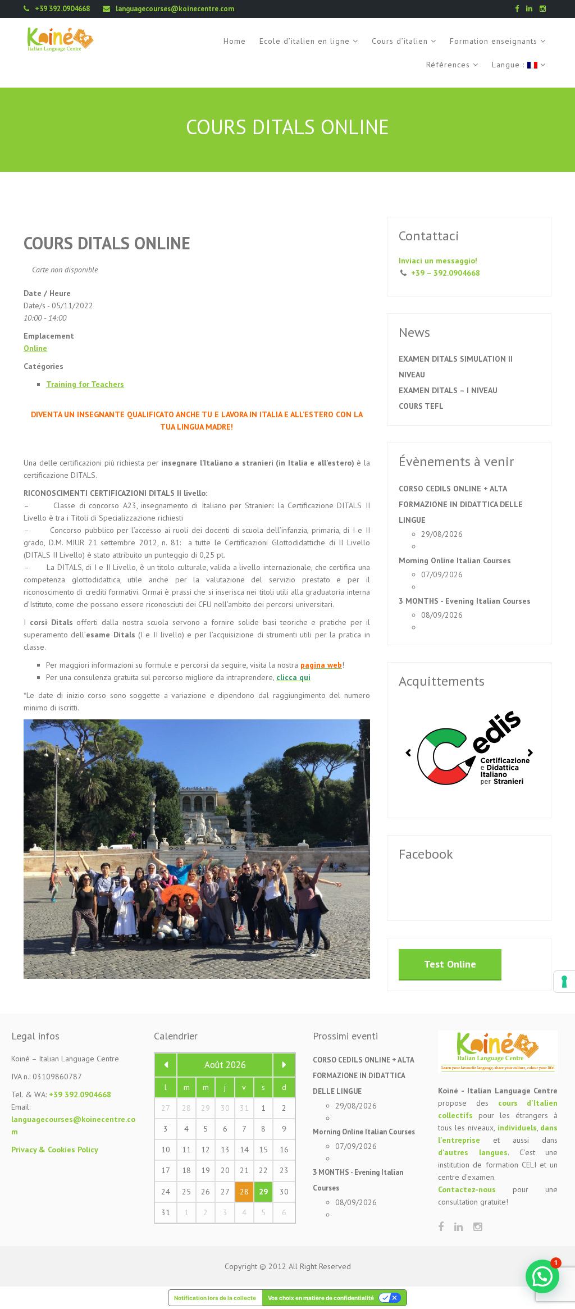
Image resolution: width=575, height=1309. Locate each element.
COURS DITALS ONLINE (107, 243)
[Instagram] (545, 8)
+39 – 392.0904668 (445, 273)
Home (234, 41)
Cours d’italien (400, 41)
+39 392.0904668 (80, 1094)
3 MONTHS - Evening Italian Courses (465, 601)
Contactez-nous (467, 1189)
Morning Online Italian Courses (455, 560)
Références (448, 65)
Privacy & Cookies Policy (54, 1149)
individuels (517, 1128)
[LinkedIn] (532, 8)
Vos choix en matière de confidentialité (321, 1297)
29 (263, 1192)
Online (35, 348)
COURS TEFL (421, 406)
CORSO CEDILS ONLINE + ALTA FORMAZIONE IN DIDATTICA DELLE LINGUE (461, 504)
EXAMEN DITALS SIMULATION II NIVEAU (456, 367)
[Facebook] (519, 8)
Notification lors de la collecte (215, 1297)
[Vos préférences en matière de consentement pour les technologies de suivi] (564, 981)
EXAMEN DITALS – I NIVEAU (448, 390)
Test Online (450, 963)
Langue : (509, 65)
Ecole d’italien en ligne (304, 41)
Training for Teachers (85, 384)
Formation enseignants (493, 41)
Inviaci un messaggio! (438, 261)
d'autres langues (473, 1152)
